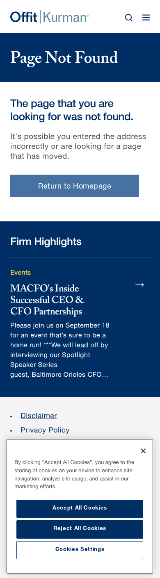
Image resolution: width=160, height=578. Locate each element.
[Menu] (146, 17)
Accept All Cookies (80, 508)
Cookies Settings (80, 550)
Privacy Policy (45, 431)
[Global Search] (129, 17)
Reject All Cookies (79, 529)
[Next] (140, 284)
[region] (79, 506)
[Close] (143, 451)
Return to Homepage (74, 187)
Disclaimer (39, 417)
